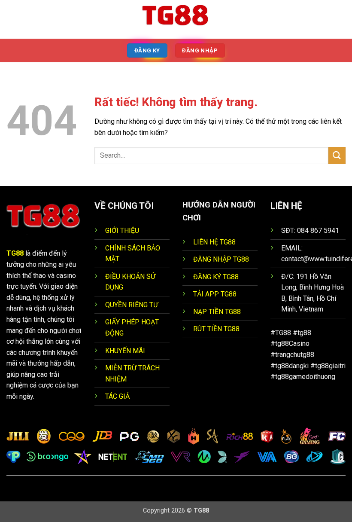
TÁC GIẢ (117, 396)
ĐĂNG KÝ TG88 (216, 277)
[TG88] (176, 19)
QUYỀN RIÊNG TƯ (131, 305)
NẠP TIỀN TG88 (217, 312)
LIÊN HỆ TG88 (214, 242)
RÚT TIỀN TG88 (216, 329)
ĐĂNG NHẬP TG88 (221, 259)
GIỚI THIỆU (122, 230)
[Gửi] (337, 155)
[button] (11, 19)
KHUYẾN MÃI (125, 351)
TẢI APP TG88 (215, 294)
